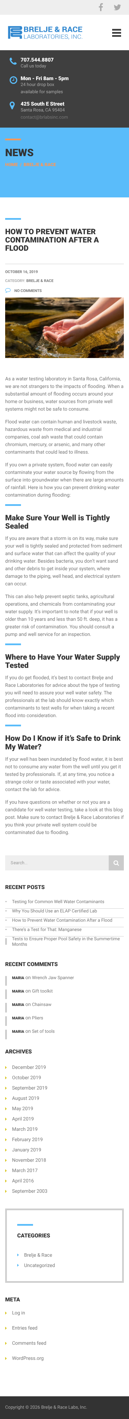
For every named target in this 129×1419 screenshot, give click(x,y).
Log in (18, 1313)
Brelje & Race (40, 164)
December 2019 (29, 1067)
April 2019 (23, 1119)
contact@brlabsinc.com (44, 117)
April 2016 (23, 1181)
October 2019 (26, 1078)
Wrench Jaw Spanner (53, 978)
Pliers (37, 1018)
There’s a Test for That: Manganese (47, 929)
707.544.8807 (37, 60)
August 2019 (25, 1098)
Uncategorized (39, 1265)
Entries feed (24, 1328)
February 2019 (27, 1139)
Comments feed (29, 1343)
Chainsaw (42, 1004)
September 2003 (29, 1191)
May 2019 (22, 1109)
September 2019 (29, 1088)
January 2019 (26, 1150)
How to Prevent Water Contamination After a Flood (62, 920)
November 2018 (29, 1160)
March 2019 (24, 1129)
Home (11, 164)
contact (54, 817)
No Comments (27, 291)
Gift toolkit (42, 991)
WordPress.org (28, 1358)
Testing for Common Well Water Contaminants (58, 902)
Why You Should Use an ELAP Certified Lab (54, 911)
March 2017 (24, 1170)
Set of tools (43, 1031)
